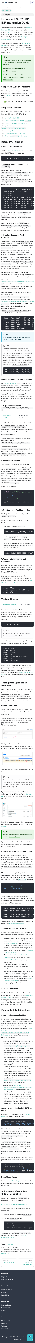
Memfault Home (6, 1279)
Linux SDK (4, 1295)
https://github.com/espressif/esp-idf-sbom (14, 1204)
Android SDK (5, 1292)
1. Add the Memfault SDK (11, 118)
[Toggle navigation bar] (2, 2)
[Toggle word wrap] (28, 158)
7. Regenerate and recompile (15, 136)
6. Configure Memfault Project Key (14, 133)
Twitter (3, 1326)
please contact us (5, 1253)
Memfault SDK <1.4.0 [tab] (24, 416)
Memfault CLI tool (14, 837)
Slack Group (5, 1308)
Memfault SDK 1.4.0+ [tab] (7, 416)
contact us (9, 95)
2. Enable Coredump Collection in (17, 121)
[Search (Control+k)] (32, 2)
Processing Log (13, 943)
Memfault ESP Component (15, 151)
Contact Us (5, 1320)
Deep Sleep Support (18, 1181)
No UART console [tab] (24, 605)
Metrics (3, 826)
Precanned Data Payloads (12, 960)
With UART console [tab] (9, 605)
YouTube (4, 1329)
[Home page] (3, 8)
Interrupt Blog (5, 1305)
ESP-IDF (11, 32)
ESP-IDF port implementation (18, 1087)
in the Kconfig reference (16, 923)
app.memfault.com (11, 383)
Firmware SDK (5, 1289)
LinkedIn (4, 1323)
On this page (6, 15)
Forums (3, 1310)
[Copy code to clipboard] (31, 158)
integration (10, 1244)
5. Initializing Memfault (10, 131)
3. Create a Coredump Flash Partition (15, 123)
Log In (3, 1277)
